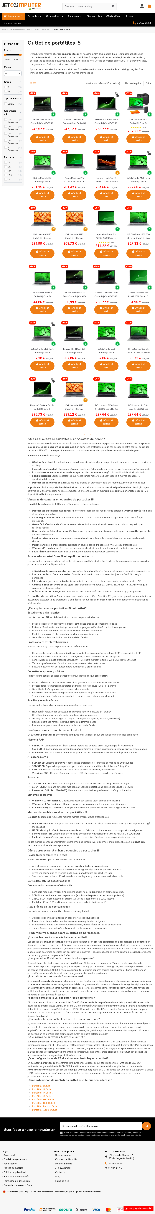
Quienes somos (63, 1155)
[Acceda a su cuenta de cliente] (142, 6)
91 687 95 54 (116, 1163)
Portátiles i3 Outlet (42, 1089)
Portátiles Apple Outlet (44, 1109)
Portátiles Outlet (41, 1085)
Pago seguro (10, 1163)
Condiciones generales (15, 1159)
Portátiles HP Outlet (43, 1099)
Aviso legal (9, 1155)
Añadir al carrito (44, 138)
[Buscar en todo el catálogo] (113, 6)
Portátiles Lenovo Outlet (45, 1106)
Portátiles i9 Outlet (42, 1096)
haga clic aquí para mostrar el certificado (83, 1191)
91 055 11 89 (114, 1168)
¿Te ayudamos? (63, 1167)
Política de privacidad (14, 1172)
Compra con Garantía (66, 1159)
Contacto (60, 1172)
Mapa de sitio (62, 1180)
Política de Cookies (13, 1167)
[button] (13, 16)
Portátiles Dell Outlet (43, 1103)
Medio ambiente (63, 1163)
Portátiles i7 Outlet (42, 1092)
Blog (57, 1176)
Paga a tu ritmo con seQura (17, 1185)
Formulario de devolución (16, 1180)
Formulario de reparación (16, 1176)
